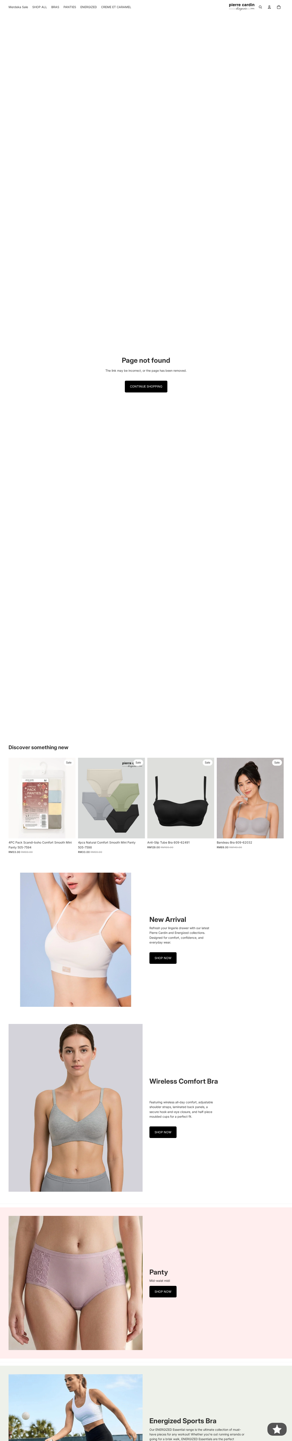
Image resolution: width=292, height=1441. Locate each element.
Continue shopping (146, 386)
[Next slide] (69, 798)
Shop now (163, 958)
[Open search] (260, 7)
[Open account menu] (269, 7)
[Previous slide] (15, 798)
